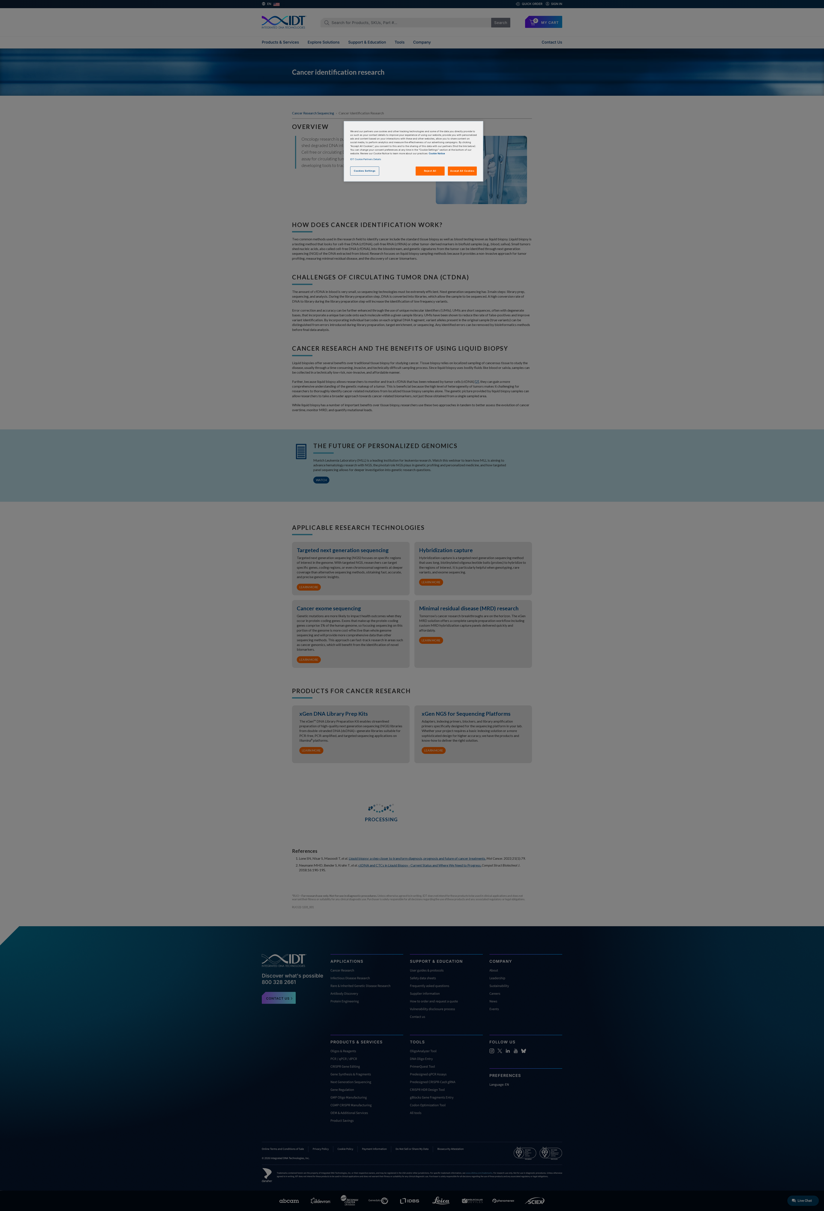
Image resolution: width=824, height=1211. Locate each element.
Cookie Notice (437, 153)
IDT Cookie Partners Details (365, 159)
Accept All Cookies (462, 170)
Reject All (430, 170)
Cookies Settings (365, 170)
